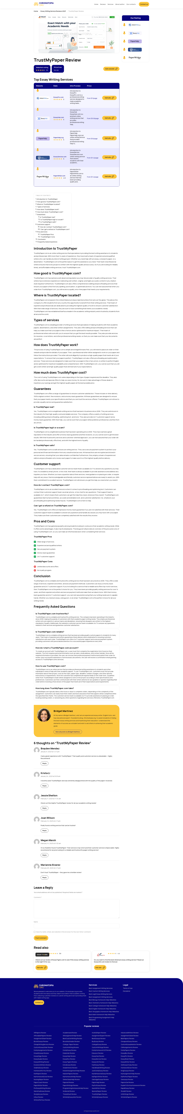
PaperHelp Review (98, 1082)
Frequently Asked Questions (47, 242)
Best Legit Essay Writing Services (100, 994)
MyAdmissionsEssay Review (102, 1074)
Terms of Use (127, 988)
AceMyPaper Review (99, 1033)
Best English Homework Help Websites (102, 1009)
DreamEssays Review (41, 1053)
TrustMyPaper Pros (47, 234)
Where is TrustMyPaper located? (48, 204)
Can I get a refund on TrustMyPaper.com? (55, 229)
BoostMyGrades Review (71, 1041)
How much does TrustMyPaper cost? (50, 212)
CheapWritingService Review (44, 1044)
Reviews (103, 4)
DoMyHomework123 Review (101, 1050)
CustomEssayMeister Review (131, 1044)
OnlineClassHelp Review (71, 1079)
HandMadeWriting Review (101, 1068)
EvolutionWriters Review (42, 1065)
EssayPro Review (127, 1056)
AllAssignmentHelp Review (72, 1036)
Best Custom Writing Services (99, 991)
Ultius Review (38, 1097)
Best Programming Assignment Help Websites (101, 1018)
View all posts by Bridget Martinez (67, 732)
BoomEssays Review (41, 1041)
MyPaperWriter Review (100, 1077)
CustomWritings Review (100, 1047)
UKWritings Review (127, 1094)
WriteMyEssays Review (100, 1097)
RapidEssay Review (127, 1088)
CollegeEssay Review (99, 1044)
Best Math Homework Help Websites (102, 1014)
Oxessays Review (127, 1079)
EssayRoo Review (69, 1059)
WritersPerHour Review (42, 1100)
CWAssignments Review (129, 1047)
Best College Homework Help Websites (103, 1006)
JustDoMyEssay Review (100, 1071)
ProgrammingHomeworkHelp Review (75, 1088)
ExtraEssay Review (69, 1065)
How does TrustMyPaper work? (48, 209)
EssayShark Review (127, 1059)
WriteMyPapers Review (129, 1097)
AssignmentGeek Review (129, 1036)
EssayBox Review (127, 1053)
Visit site (108, 98)
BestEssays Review (98, 1038)
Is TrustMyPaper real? (47, 217)
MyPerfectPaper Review (129, 1077)
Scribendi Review (69, 1091)
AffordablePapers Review (43, 1036)
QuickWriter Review (98, 1088)
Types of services (43, 207)
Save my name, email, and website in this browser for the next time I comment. (63, 932)
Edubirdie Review (69, 1053)
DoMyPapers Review (128, 1050)
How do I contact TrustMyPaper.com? (53, 227)
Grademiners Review (70, 1068)
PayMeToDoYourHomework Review (133, 1085)
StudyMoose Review (41, 1094)
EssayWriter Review (128, 1062)
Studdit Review (126, 1091)
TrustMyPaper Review (99, 1094)
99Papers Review (40, 1033)
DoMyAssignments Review (43, 1050)
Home (96, 4)
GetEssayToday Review (129, 1065)
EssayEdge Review (40, 1056)
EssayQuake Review (41, 1059)
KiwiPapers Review (40, 1074)
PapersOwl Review (127, 1082)
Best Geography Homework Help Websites (104, 1012)
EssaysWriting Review (41, 1062)
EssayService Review (99, 1059)
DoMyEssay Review (69, 1050)
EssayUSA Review (98, 1062)
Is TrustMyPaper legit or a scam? (52, 220)
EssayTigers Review (70, 1062)
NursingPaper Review (41, 1079)
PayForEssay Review (99, 1085)
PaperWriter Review (41, 1085)
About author (120, 4)
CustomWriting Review (71, 1047)
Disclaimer (126, 991)
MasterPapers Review (70, 1074)
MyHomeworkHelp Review (72, 1077)
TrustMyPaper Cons (48, 237)
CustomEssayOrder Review (43, 1047)
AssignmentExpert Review (101, 1036)
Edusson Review (97, 1053)
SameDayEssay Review (42, 1091)
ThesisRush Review (70, 1094)
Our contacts (131, 4)
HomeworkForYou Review (43, 1071)
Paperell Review (68, 1082)
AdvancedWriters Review (130, 1033)
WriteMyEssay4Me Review (72, 1097)
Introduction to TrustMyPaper (47, 199)
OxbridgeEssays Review (100, 1079)
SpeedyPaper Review (99, 1091)
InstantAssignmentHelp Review (74, 1071)
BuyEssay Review (98, 1041)
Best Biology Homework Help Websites (102, 1000)
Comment (38, 897)
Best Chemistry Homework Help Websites (103, 1003)
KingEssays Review (127, 1071)
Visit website (109, 69)
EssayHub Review (98, 1056)
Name (36, 922)
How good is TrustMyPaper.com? (48, 202)
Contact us (144, 4)
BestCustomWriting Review (72, 1038)
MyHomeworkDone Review (43, 1077)
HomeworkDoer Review (129, 1068)
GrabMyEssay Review (41, 1068)
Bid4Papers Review (127, 1038)
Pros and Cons (42, 232)
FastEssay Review (98, 1065)
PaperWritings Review (70, 1085)
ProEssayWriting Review (42, 1088)
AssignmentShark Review (42, 1038)
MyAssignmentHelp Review (130, 1074)
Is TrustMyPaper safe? (48, 222)
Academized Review (70, 1033)
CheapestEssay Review (129, 1041)
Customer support (43, 224)
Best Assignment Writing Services (101, 988)
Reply (44, 763)
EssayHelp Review (69, 1056)
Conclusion (42, 239)
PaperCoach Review (41, 1082)
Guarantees (41, 214)
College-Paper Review (70, 1044)
